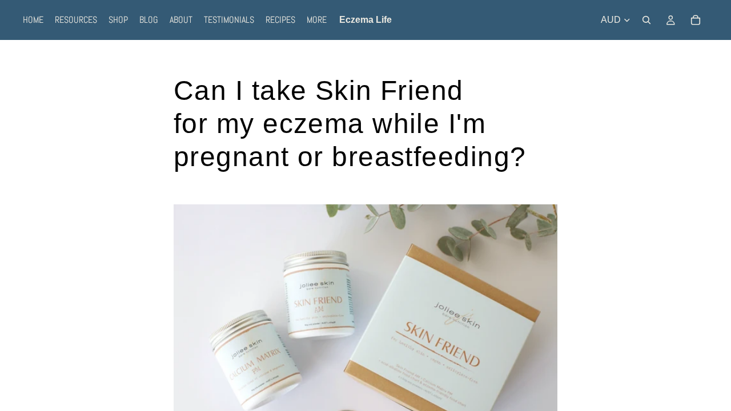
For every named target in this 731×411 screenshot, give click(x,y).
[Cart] (695, 20)
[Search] (646, 20)
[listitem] (316, 20)
